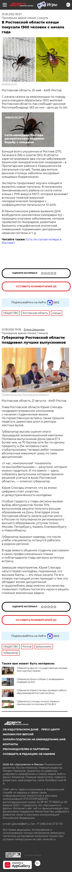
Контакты (10, 744)
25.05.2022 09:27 (11, 14)
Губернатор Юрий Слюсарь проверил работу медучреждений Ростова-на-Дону (41, 691)
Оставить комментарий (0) (36, 286)
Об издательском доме (20, 729)
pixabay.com (9, 84)
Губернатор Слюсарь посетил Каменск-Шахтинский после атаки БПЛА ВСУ (38, 702)
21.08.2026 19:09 (11, 329)
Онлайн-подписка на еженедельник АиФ (34, 739)
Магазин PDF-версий (18, 734)
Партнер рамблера (33, 855)
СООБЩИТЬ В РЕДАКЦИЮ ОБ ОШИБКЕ (29, 754)
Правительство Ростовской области (25, 394)
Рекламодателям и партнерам (26, 749)
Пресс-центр (50, 729)
